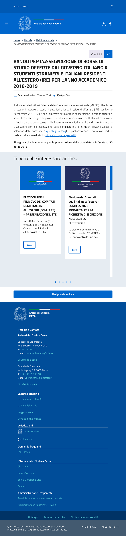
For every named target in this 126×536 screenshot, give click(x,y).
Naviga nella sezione (63, 294)
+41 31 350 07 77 (31, 349)
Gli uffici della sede (27, 359)
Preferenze (88, 527)
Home (17, 40)
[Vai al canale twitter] (103, 23)
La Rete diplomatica (28, 405)
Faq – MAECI (24, 452)
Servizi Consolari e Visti (29, 479)
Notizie (28, 40)
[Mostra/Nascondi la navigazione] (6, 23)
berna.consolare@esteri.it (39, 378)
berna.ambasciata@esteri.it (39, 353)
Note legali (33, 517)
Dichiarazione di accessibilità (84, 517)
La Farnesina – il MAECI (30, 399)
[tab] (55, 282)
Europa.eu (27, 439)
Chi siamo (23, 466)
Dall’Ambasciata (45, 40)
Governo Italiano (21, 6)
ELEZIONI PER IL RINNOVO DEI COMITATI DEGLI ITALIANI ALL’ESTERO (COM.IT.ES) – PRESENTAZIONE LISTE (40, 206)
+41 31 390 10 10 (31, 374)
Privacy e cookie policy (54, 517)
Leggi (31, 244)
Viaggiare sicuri (25, 412)
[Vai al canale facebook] (109, 23)
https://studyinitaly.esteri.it (60, 135)
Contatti (22, 486)
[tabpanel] (40, 222)
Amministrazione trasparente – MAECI (37, 505)
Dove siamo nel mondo (29, 418)
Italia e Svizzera (26, 473)
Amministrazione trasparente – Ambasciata (40, 498)
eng (64, 131)
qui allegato (53, 131)
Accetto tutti (110, 527)
